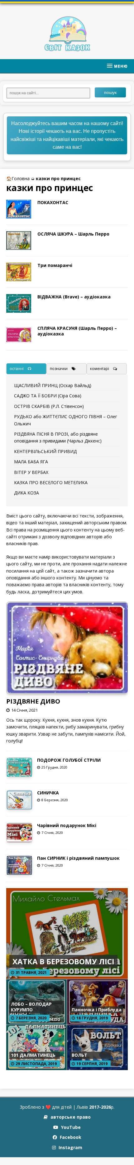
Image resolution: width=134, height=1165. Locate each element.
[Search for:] (50, 92)
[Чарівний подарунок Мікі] (19, 838)
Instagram (69, 1147)
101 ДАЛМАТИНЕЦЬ (33, 1055)
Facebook (70, 1137)
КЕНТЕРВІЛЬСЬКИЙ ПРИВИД (45, 451)
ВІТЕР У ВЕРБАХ (31, 472)
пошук (110, 92)
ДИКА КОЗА (26, 493)
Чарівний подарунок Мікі (66, 825)
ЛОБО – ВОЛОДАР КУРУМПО (31, 1007)
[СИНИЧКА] (19, 805)
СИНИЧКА (48, 793)
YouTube (70, 1127)
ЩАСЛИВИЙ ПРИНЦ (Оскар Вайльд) (52, 385)
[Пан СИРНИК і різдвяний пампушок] (19, 871)
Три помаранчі (54, 265)
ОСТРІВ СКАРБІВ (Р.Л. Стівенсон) (49, 406)
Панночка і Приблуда (97, 1010)
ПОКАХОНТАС (52, 202)
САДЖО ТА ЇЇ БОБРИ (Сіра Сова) (47, 396)
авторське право (70, 1117)
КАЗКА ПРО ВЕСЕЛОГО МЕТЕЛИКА (51, 482)
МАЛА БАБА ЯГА (31, 462)
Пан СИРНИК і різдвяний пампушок (78, 858)
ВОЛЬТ (79, 1055)
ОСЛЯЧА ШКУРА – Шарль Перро (73, 234)
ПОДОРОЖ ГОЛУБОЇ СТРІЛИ (69, 760)
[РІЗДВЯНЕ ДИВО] (67, 690)
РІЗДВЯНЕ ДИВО (33, 701)
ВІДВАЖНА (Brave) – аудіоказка (74, 297)
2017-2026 (100, 1107)
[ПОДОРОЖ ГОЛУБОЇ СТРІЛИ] (19, 773)
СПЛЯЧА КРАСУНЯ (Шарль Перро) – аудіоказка (77, 331)
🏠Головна (18, 178)
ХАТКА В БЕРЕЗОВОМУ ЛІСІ (63, 961)
